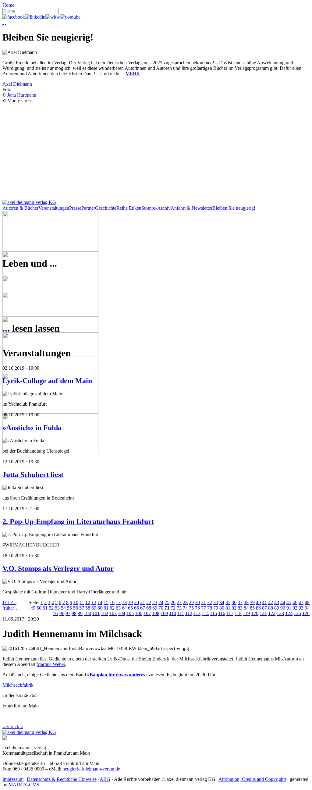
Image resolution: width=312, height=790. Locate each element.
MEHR (133, 73)
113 (196, 613)
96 (61, 613)
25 (167, 602)
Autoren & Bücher (20, 208)
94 (307, 607)
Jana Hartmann (21, 95)
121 (263, 613)
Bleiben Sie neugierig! (233, 208)
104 (121, 613)
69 (154, 607)
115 (213, 613)
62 (112, 607)
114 (205, 613)
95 (55, 613)
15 (106, 602)
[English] (5, 22)
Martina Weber (51, 664)
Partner (88, 208)
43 (276, 602)
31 (203, 602)
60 (100, 607)
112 (188, 613)
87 (264, 607)
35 (227, 602)
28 (185, 602)
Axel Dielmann (17, 84)
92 (294, 607)
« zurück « (12, 726)
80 (221, 607)
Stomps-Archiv (156, 208)
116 (221, 613)
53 (57, 607)
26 (173, 602)
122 (271, 613)
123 (280, 613)
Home (8, 5)
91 (288, 607)
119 (246, 613)
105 (130, 613)
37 (240, 602)
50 (39, 607)
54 (63, 607)
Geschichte (105, 208)
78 (209, 607)
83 (240, 607)
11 (82, 602)
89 (276, 607)
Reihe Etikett (128, 208)
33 (215, 602)
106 (138, 613)
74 (185, 607)
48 (307, 602)
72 (173, 607)
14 (100, 602)
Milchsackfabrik (18, 685)
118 (238, 613)
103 (113, 613)
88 (270, 607)
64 (124, 607)
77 (203, 607)
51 (45, 607)
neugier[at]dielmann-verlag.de (91, 768)
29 (191, 602)
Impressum (12, 779)
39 (252, 602)
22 (148, 602)
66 (136, 607)
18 (124, 602)
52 (51, 607)
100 (87, 613)
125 (297, 613)
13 (93, 602)
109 (164, 613)
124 (288, 613)
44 (282, 602)
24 (160, 602)
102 (104, 613)
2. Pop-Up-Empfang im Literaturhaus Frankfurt (78, 521)
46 (294, 602)
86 (258, 607)
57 (81, 607)
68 (148, 607)
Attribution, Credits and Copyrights (252, 779)
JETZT (9, 602)
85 (252, 607)
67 (142, 607)
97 (68, 613)
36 (234, 602)
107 (147, 613)
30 (197, 602)
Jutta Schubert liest (32, 475)
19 (130, 602)
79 (215, 607)
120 (254, 613)
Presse (75, 208)
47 (301, 602)
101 (96, 613)
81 (227, 607)
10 (75, 602)
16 (112, 602)
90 (282, 607)
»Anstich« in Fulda (32, 428)
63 (118, 607)
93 (301, 607)
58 (87, 607)
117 (229, 613)
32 (209, 602)
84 (246, 607)
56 (75, 607)
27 (179, 602)
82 (234, 607)
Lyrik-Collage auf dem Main (47, 381)
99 (80, 613)
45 (288, 602)
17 (118, 602)
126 (306, 613)
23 (154, 602)
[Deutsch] (3, 22)
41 (264, 602)
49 (32, 607)
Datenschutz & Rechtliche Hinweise (62, 779)
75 (191, 607)
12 (87, 602)
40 (258, 602)
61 (106, 607)
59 (93, 607)
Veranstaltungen (53, 208)
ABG (105, 779)
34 (221, 602)
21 (142, 602)
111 (180, 613)
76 (197, 607)
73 (179, 607)
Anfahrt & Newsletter (191, 208)
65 (130, 607)
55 (69, 607)
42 (270, 602)
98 (74, 613)
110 (172, 613)
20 (136, 602)
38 (246, 602)
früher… (10, 607)
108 (155, 613)
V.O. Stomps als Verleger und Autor (58, 568)
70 (160, 607)
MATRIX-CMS (24, 784)
